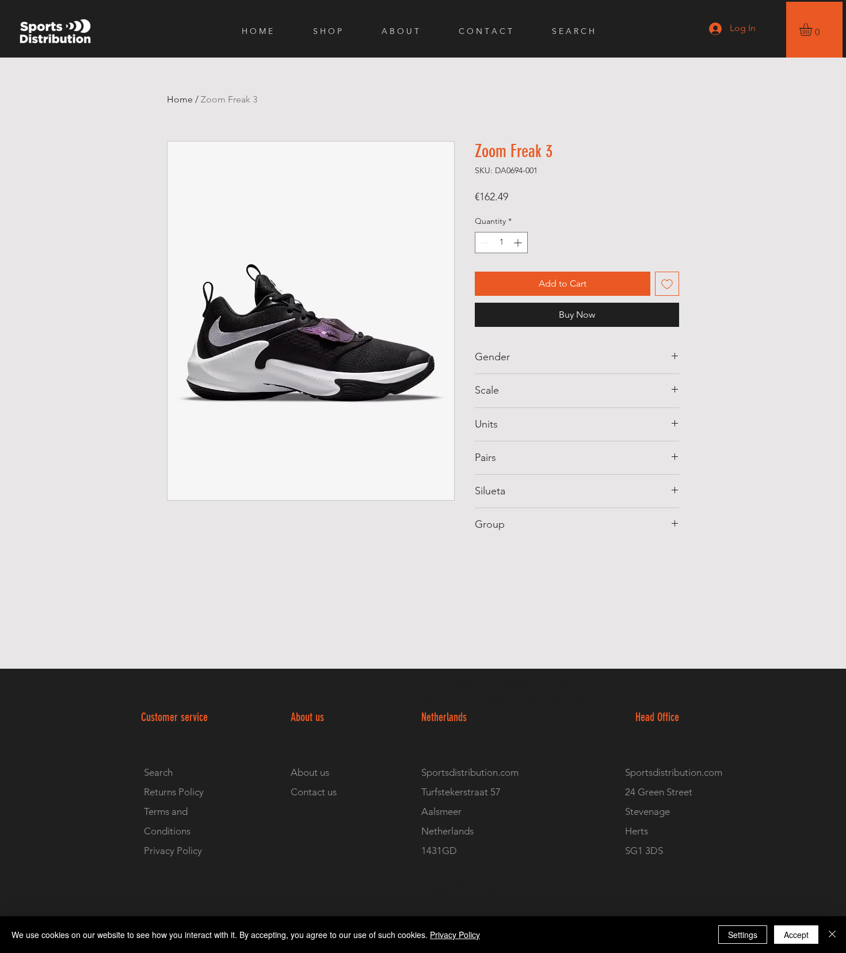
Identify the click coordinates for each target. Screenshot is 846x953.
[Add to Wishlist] (667, 284)
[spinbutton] (501, 242)
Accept (796, 934)
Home (180, 99)
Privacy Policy (455, 934)
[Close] (832, 934)
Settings (742, 934)
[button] (813, 29)
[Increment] (519, 242)
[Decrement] (484, 242)
